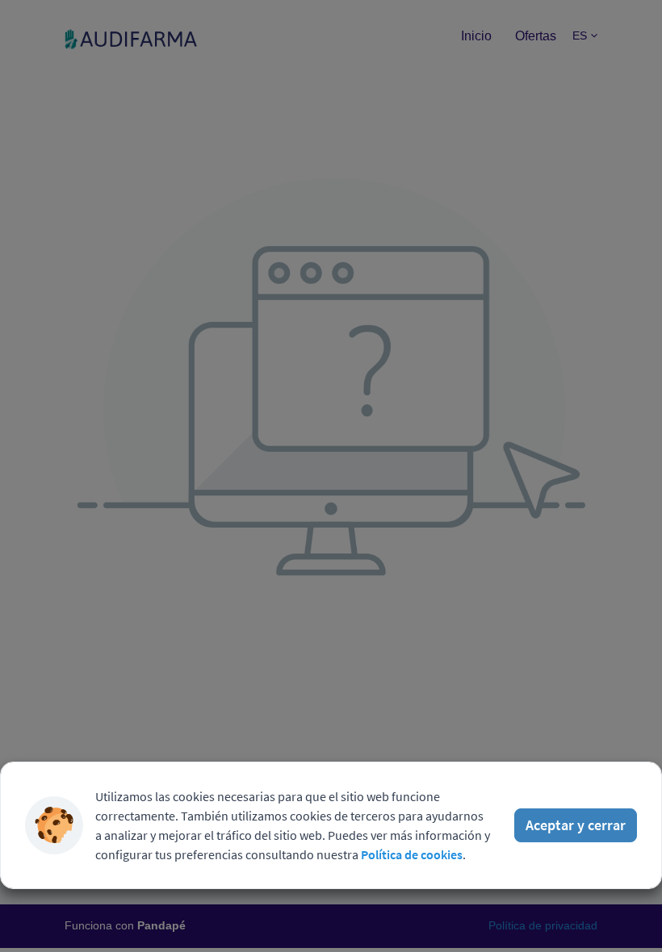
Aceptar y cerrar (576, 825)
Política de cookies (412, 854)
